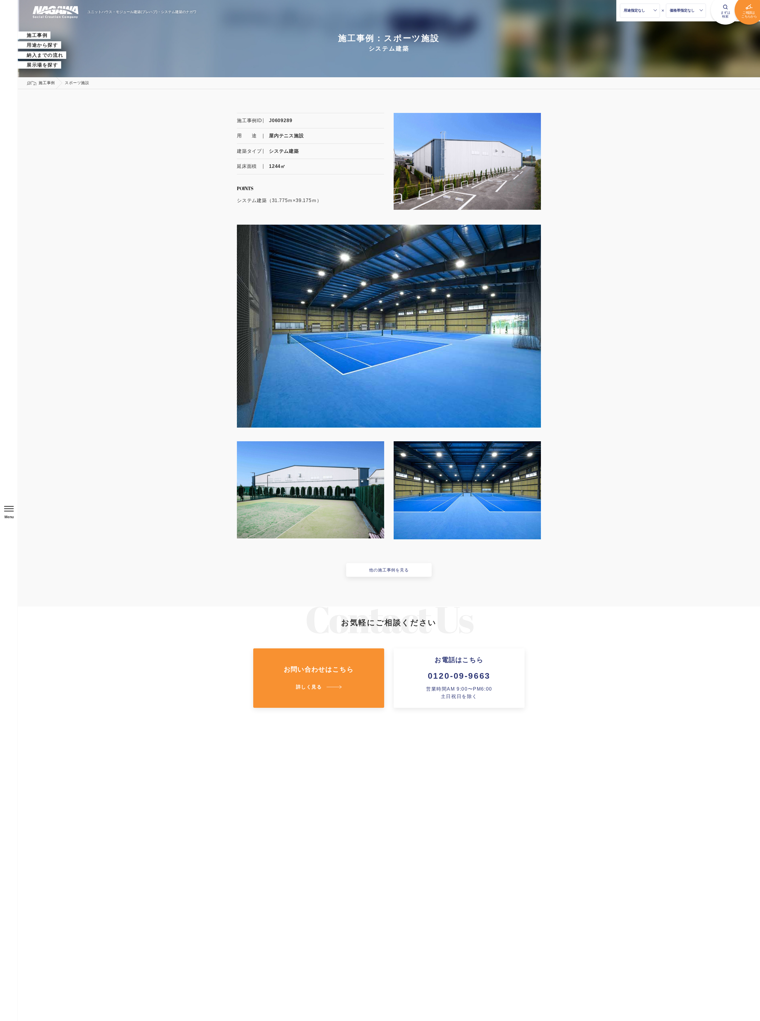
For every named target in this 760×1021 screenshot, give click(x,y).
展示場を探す (42, 64)
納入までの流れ (45, 55)
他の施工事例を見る (388, 570)
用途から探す (42, 45)
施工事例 (37, 35)
